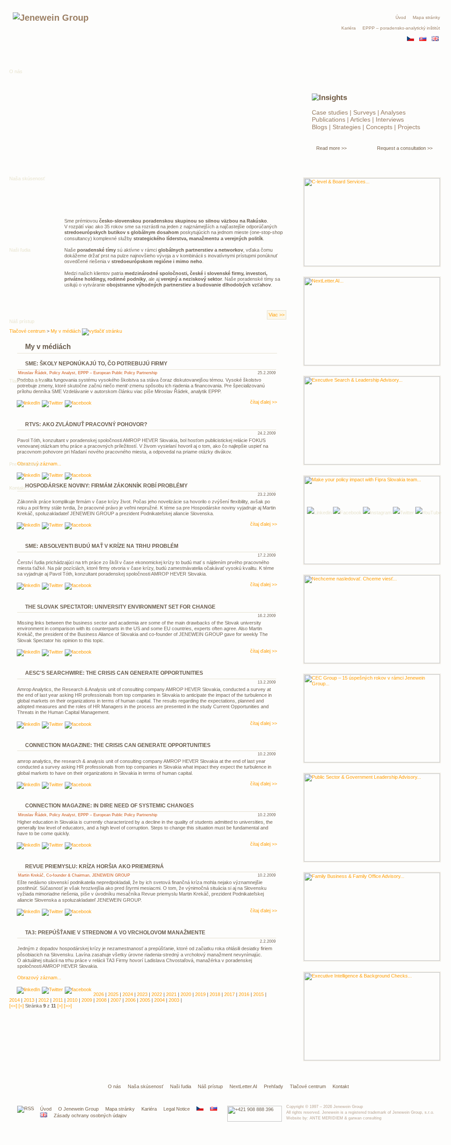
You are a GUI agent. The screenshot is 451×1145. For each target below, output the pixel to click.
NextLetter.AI (243, 1086)
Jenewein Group (348, 1106)
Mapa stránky (426, 17)
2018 (215, 994)
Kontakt (17, 488)
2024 (127, 994)
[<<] (13, 1005)
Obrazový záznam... (39, 977)
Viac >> (277, 314)
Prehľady (273, 1086)
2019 (200, 994)
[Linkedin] (28, 525)
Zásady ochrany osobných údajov (90, 1115)
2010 (72, 1000)
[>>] (68, 1005)
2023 (142, 994)
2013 (29, 1000)
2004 (159, 1000)
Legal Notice (176, 1109)
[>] (60, 1005)
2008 (101, 1000)
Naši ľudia (180, 1086)
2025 (113, 994)
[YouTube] (428, 512)
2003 (174, 1000)
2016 (244, 994)
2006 (130, 1000)
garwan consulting (364, 1118)
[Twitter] (403, 512)
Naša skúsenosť (145, 1086)
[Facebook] (347, 512)
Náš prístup (210, 1086)
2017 (229, 994)
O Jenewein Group (78, 1109)
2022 (157, 994)
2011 (58, 1000)
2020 (186, 994)
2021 (171, 994)
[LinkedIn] (319, 512)
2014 (14, 1000)
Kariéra (348, 28)
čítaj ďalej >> (263, 524)
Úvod (401, 17)
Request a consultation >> (405, 148)
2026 (98, 994)
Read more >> (331, 148)
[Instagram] (377, 512)
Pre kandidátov (25, 464)
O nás (15, 71)
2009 (86, 1000)
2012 (43, 1000)
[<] (21, 1005)
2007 (116, 1000)
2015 (258, 994)
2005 (145, 1000)
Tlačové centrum (27, 380)
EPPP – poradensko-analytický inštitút (401, 28)
